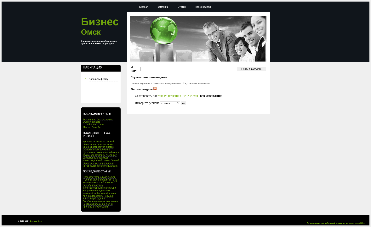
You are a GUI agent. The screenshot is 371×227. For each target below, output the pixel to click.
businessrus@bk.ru (357, 223)
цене (186, 95)
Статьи (182, 7)
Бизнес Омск (36, 221)
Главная (143, 7)
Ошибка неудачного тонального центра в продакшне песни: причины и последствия (100, 204)
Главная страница (140, 83)
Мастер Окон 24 (91, 127)
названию (174, 95)
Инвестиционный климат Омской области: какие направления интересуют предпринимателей (101, 163)
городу (162, 95)
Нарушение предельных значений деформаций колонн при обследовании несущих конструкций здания (100, 194)
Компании (162, 7)
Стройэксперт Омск (93, 124)
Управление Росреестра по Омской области (98, 120)
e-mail (194, 95)
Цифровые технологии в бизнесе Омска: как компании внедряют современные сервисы (101, 155)
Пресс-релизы (203, 7)
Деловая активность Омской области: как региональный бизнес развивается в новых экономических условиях (98, 145)
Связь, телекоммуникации (167, 83)
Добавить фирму (98, 79)
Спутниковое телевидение (197, 83)
